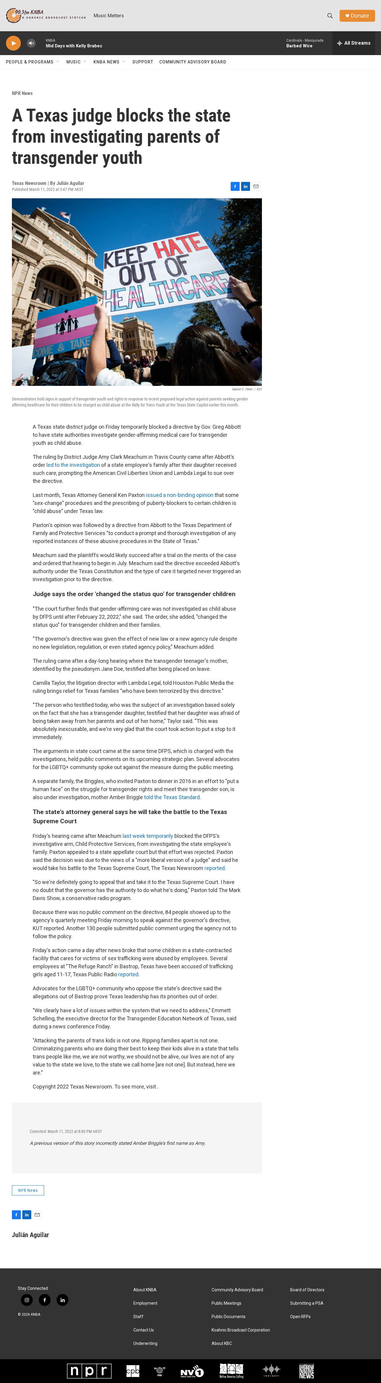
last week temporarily (148, 836)
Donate (360, 16)
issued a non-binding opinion (179, 495)
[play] (13, 43)
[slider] (41, 43)
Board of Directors (307, 1290)
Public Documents (229, 1317)
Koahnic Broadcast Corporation (241, 1330)
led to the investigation (73, 465)
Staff (138, 1317)
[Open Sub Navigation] (58, 62)
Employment (145, 1303)
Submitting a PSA (307, 1303)
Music (73, 62)
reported (214, 868)
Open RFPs (300, 1317)
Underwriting (145, 1343)
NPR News (22, 93)
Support (142, 62)
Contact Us (143, 1330)
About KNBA (145, 1290)
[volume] (31, 43)
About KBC (222, 1343)
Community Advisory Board (192, 62)
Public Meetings (226, 1303)
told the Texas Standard (172, 797)
